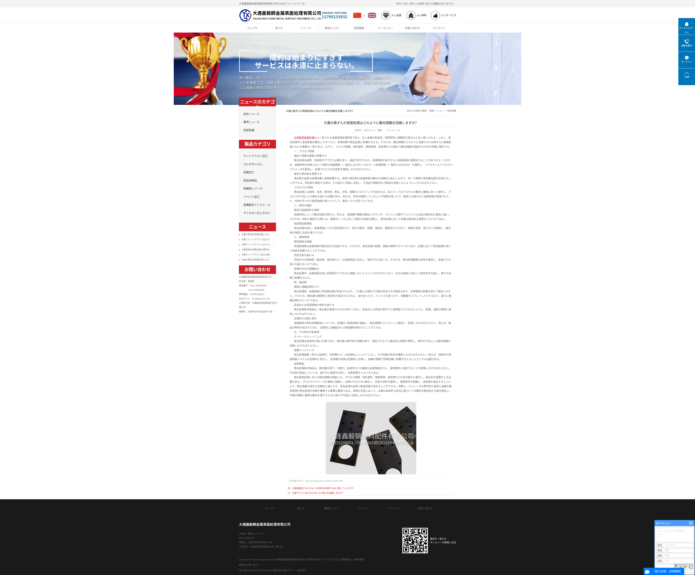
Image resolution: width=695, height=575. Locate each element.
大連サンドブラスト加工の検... (256, 255)
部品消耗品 (334, 56)
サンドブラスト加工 (334, 36)
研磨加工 (334, 49)
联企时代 (302, 570)
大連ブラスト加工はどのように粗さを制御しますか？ (318, 493)
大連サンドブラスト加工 (327, 559)
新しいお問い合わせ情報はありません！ (433, 3)
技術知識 (248, 130)
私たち (279, 28)
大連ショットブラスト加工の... (256, 239)
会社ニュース (251, 113)
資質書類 (281, 43)
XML (405, 3)
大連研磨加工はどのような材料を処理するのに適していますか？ (323, 488)
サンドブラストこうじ (388, 43)
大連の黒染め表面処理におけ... (256, 234)
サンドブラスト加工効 (388, 36)
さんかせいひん (334, 43)
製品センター (332, 28)
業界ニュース (251, 122)
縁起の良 (277, 570)
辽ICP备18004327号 (249, 570)
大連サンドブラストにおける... (256, 244)
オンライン (439, 28)
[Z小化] (690, 523)
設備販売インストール (335, 77)
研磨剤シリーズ (334, 63)
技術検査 (359, 28)
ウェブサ (252, 28)
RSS (398, 3)
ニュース (306, 28)
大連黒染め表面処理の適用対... (256, 249)
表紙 (431, 111)
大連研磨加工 (345, 559)
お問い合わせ (412, 28)
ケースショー (385, 28)
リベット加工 (334, 70)
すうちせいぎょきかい (334, 84)
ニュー (440, 111)
